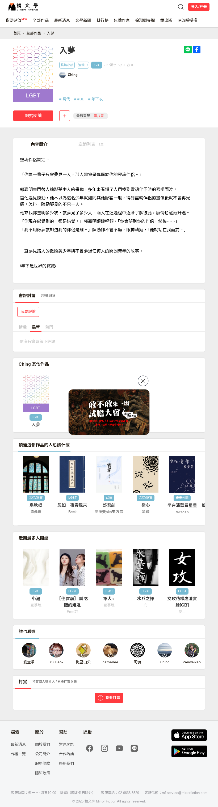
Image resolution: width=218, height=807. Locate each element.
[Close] (143, 380)
